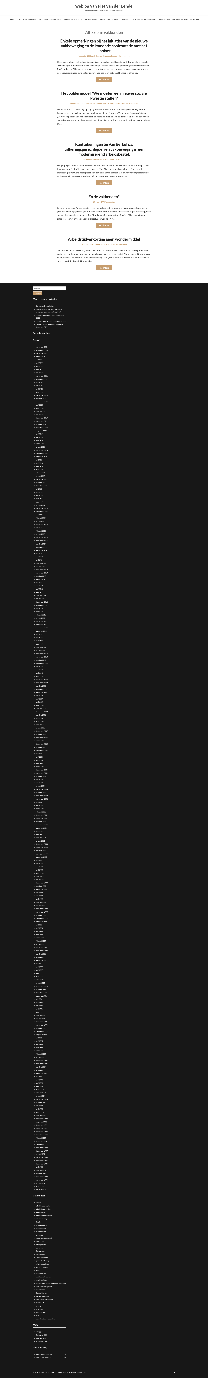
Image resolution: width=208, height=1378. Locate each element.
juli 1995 (39, 1038)
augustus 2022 (41, 356)
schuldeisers (40, 1290)
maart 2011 (40, 644)
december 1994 (42, 1060)
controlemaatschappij (44, 1238)
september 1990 (42, 1135)
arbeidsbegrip (109, 159)
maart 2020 (40, 408)
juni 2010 (39, 666)
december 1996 (42, 986)
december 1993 (42, 1099)
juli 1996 (39, 999)
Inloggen (39, 1332)
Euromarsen (90, 103)
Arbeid (101, 159)
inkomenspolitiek (42, 1264)
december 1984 (42, 1164)
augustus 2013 (41, 579)
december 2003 (42, 789)
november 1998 (42, 912)
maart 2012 (40, 612)
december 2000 (42, 844)
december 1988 (42, 1148)
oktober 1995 (41, 1028)
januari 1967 (40, 1183)
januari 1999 (40, 905)
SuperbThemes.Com (78, 1372)
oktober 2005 (41, 747)
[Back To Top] (174, 1372)
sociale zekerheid (114, 56)
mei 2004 (39, 783)
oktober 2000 (41, 851)
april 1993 (39, 1109)
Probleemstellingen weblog (50, 19)
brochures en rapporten (26, 19)
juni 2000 (39, 863)
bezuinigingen (41, 1228)
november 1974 (42, 1180)
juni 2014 (39, 557)
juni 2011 (39, 637)
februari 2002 (41, 812)
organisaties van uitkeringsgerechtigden (112, 103)
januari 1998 (40, 944)
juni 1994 (39, 1080)
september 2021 (42, 379)
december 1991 (42, 1125)
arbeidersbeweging (43, 1206)
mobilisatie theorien (43, 1277)
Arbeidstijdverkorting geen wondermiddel (104, 239)
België (38, 1222)
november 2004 (42, 773)
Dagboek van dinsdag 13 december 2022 (51, 321)
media (38, 1270)
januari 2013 (40, 599)
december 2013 (42, 570)
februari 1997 (41, 980)
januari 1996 (40, 1018)
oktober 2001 (41, 821)
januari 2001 (40, 841)
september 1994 (42, 1070)
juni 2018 (39, 463)
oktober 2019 (41, 424)
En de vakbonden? (104, 196)
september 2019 (42, 428)
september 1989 (42, 1144)
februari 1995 (41, 1054)
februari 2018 (41, 473)
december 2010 (42, 654)
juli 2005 (39, 754)
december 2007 (42, 731)
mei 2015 (39, 528)
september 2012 (42, 605)
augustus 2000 (41, 857)
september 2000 (42, 854)
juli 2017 (39, 489)
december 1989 (42, 1141)
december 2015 (42, 524)
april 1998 (39, 934)
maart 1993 (40, 1112)
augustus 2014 (41, 550)
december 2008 (42, 712)
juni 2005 (39, 757)
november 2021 (42, 376)
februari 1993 (41, 1115)
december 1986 (42, 1157)
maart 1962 (40, 1186)
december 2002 (42, 796)
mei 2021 (39, 386)
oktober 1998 (41, 915)
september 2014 (42, 547)
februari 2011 (41, 647)
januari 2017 (40, 505)
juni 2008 (39, 718)
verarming (39, 1309)
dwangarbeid (41, 1245)
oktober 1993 (41, 1102)
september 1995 (42, 1031)
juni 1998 (39, 928)
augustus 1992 (41, 1122)
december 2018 (42, 450)
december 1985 (42, 1161)
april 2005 (39, 763)
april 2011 (39, 641)
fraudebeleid (40, 1254)
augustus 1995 (41, 1035)
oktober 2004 (41, 776)
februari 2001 (41, 838)
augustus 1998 (41, 922)
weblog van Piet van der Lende (104, 6)
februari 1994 (41, 1093)
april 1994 (39, 1086)
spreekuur (40, 1303)
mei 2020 (39, 405)
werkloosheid (121, 244)
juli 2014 (39, 553)
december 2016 (42, 508)
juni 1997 (39, 967)
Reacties (41, 1338)
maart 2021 (40, 392)
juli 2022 (39, 360)
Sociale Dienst (41, 1293)
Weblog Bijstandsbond (109, 19)
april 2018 (39, 466)
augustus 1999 (41, 889)
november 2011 (42, 624)
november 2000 (42, 847)
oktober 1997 (41, 954)
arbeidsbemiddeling (43, 1209)
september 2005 (42, 750)
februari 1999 (41, 902)
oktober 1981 (41, 1173)
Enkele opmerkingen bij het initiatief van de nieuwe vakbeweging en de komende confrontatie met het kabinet (104, 45)
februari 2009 (41, 708)
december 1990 (42, 1131)
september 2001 (42, 825)
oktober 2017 (41, 482)
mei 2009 (39, 699)
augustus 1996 (41, 996)
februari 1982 (41, 1170)
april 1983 (39, 1167)
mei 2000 (39, 867)
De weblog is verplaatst (45, 306)
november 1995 (42, 1025)
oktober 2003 (41, 792)
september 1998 (42, 918)
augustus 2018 (41, 457)
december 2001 (42, 815)
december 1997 (42, 947)
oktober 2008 (41, 715)
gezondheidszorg (42, 1261)
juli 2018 (39, 460)
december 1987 (42, 1151)
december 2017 (42, 479)
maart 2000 (40, 873)
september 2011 (42, 628)
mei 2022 (39, 366)
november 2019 (42, 421)
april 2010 (39, 673)
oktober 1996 (41, 989)
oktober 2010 (41, 660)
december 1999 (42, 883)
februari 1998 (41, 941)
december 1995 (42, 1022)
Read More (104, 79)
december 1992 (42, 1119)
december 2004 (42, 770)
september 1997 (42, 957)
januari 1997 (40, 983)
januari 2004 (40, 786)
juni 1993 (39, 1106)
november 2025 (42, 347)
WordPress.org (41, 1341)
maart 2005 (40, 767)
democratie (40, 1241)
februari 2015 (41, 531)
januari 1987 (40, 1154)
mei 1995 (39, 1044)
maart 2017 (40, 502)
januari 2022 (40, 373)
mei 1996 (39, 1006)
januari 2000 (40, 880)
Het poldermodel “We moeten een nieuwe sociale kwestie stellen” (104, 96)
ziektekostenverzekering (45, 1319)
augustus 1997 (41, 960)
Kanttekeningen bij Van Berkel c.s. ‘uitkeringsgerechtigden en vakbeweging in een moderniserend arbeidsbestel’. (104, 149)
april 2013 (39, 592)
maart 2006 (40, 741)
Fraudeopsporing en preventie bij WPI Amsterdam (179, 19)
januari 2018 (40, 476)
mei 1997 (39, 970)
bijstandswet (41, 1232)
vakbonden (126, 56)
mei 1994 (39, 1083)
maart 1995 (40, 1051)
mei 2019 (39, 437)
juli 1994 (39, 1077)
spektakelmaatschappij (44, 1299)
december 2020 (42, 395)
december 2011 (42, 621)
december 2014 (42, 537)
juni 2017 (39, 492)
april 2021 (39, 389)
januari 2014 (40, 566)
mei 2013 (39, 589)
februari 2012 (41, 615)
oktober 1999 (41, 886)
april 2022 (39, 369)
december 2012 (42, 602)
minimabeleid (41, 1274)
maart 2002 (40, 809)
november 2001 (42, 818)
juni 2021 (39, 382)
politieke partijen (99, 56)
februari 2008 (41, 725)
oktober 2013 (41, 576)
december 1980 (42, 1177)
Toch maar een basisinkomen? (144, 19)
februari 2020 (41, 411)
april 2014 (39, 560)
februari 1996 (41, 1015)
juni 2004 (39, 779)
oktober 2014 (41, 544)
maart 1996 (40, 1012)
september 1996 (42, 993)
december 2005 (42, 744)
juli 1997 (39, 964)
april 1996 (39, 1009)
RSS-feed (125, 19)
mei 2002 (39, 805)
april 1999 (39, 899)
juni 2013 (39, 586)
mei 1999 (39, 896)
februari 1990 (41, 1138)
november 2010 (42, 657)
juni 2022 (39, 363)
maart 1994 (40, 1089)
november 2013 (42, 573)
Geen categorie (42, 1257)
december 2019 (42, 418)
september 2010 (42, 663)
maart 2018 (40, 469)
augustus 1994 (41, 1073)
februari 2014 (41, 563)
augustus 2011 (41, 631)
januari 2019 (40, 447)
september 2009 (42, 689)
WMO (38, 1316)
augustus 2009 (41, 692)
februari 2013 (41, 595)
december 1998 (42, 909)
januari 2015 (40, 534)
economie (39, 1248)
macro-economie (42, 1267)
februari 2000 (41, 876)
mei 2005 (39, 760)
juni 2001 (39, 831)
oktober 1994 (41, 1067)
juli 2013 (39, 583)
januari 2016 (40, 521)
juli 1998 (39, 925)
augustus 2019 (41, 431)
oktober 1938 (41, 1190)
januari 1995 (40, 1057)
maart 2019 (40, 444)
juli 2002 (39, 802)
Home (11, 19)
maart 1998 (40, 938)
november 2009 (42, 683)
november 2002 (42, 799)
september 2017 (42, 486)
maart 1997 (40, 976)
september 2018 (42, 453)
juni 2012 (39, 608)
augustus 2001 (41, 828)
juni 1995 (39, 1041)
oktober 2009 (41, 686)
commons (39, 1235)
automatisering (41, 1219)
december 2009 (42, 679)
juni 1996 (39, 1002)
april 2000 (39, 870)
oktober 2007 (41, 734)
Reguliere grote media (73, 19)
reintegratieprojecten (44, 1287)
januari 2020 (40, 415)
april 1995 (39, 1048)
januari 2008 (40, 728)
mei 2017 (39, 495)
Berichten (41, 1335)
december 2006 (42, 738)
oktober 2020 (41, 398)
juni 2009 (39, 696)
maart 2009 (40, 705)
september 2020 (42, 402)
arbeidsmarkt (100, 244)
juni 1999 (39, 893)
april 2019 (39, 440)
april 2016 (39, 515)
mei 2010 (39, 670)
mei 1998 (39, 931)
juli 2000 (39, 860)
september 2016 (42, 511)
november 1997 (42, 951)
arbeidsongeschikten (44, 1215)
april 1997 (39, 973)
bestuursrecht (41, 1225)
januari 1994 (40, 1096)
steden (38, 1306)
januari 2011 (40, 650)
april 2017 (39, 499)
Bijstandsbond (91, 19)
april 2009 (39, 702)
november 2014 (42, 541)
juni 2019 (39, 434)
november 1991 (42, 1128)
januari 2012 (40, 618)
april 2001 (39, 834)
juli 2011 (39, 634)
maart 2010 (40, 676)
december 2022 (42, 353)
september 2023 (42, 350)
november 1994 (42, 1064)
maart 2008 (40, 721)
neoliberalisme (41, 1280)
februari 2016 (41, 518)
